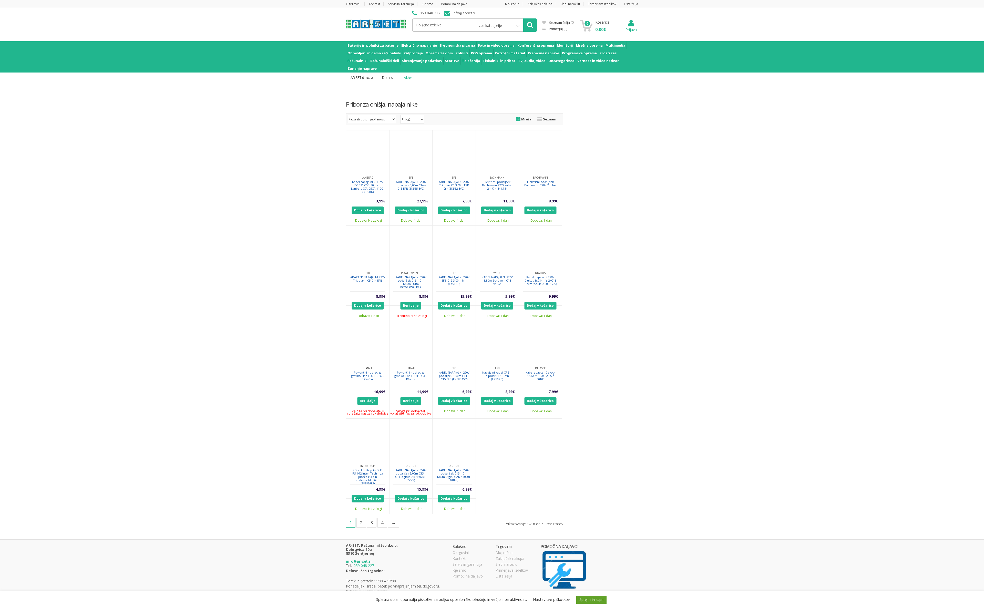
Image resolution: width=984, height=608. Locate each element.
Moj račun (512, 4)
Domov (387, 77)
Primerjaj (557, 28)
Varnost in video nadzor (598, 60)
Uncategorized (561, 60)
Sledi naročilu (570, 4)
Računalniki (357, 60)
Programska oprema (579, 53)
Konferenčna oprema (535, 45)
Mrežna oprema (589, 45)
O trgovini (353, 4)
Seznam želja (561, 22)
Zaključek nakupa (539, 4)
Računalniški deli (384, 60)
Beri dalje (411, 305)
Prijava (631, 29)
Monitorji (565, 45)
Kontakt (374, 4)
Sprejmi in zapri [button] (591, 599)
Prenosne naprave (543, 53)
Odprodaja (413, 53)
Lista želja (631, 4)
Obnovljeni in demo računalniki (374, 53)
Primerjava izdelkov (602, 4)
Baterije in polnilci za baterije (372, 45)
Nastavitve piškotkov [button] (551, 599)
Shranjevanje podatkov (422, 60)
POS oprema (481, 53)
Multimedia (615, 45)
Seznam (549, 119)
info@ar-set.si (359, 561)
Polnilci (462, 53)
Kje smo (427, 4)
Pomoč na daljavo (454, 4)
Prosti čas (608, 53)
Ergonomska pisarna (457, 45)
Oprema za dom (439, 53)
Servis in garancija (401, 4)
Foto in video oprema (496, 45)
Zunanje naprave (362, 68)
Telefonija (471, 60)
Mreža (525, 119)
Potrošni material (510, 53)
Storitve (452, 60)
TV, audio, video (532, 60)
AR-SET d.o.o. (360, 77)
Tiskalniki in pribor (499, 60)
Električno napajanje (419, 45)
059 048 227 (364, 565)
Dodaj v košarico (367, 210)
